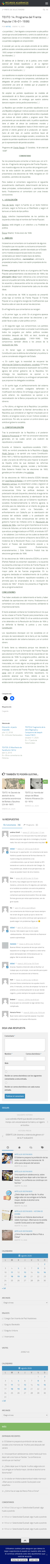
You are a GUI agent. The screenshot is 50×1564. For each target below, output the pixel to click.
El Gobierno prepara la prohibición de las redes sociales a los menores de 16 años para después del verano (31, 1160)
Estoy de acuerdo (19, 1560)
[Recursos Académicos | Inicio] (20, 3)
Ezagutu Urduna (11, 1330)
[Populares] (19, 1148)
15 (38, 1272)
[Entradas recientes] (7, 1148)
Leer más (34, 1560)
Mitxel (8, 27)
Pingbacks (31, 825)
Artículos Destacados (23, 1154)
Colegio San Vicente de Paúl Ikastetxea (20, 1318)
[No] (46, 1554)
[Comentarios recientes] (31, 1148)
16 (45, 1272)
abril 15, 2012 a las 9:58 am (25, 908)
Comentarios (13, 825)
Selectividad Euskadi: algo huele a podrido (30, 1517)
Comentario (10, 1036)
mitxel (12, 849)
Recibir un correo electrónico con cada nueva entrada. (22, 1088)
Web (6, 1063)
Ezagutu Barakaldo (12, 1324)
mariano (13, 944)
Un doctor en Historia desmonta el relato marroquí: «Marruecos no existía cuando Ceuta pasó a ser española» (31, 1220)
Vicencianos (9, 1336)
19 (18, 1276)
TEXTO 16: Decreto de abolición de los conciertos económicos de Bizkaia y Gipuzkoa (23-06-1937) (11, 798)
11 (12, 1272)
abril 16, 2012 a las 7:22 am (28, 928)
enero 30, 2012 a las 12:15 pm (27, 878)
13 (25, 1272)
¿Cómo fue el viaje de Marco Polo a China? (22, 1491)
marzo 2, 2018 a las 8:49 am (28, 1000)
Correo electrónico (33, 1054)
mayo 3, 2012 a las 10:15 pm (28, 964)
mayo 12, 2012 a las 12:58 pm (27, 980)
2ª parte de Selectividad (13, 10)
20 (25, 1276)
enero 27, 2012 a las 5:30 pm (28, 849)
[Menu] (46, 3)
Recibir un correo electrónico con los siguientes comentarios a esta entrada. (23, 1077)
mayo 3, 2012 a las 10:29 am (29, 944)
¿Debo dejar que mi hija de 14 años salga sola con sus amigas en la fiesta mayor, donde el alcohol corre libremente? (23, 1469)
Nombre (8, 1054)
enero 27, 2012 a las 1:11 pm (33, 832)
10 (47, 10)
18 (12, 1276)
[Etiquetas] (42, 1148)
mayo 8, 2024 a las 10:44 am (34, 1013)
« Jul (4, 1288)
